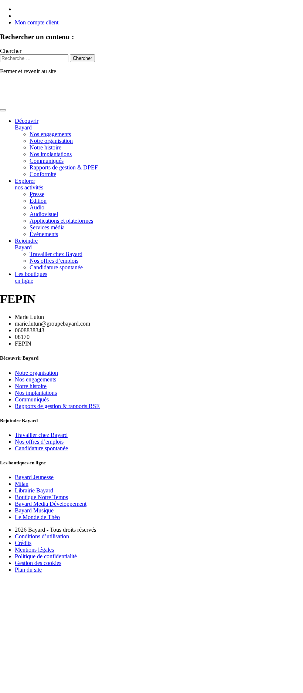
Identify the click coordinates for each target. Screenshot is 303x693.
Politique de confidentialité (46, 556)
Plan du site (28, 569)
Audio (37, 207)
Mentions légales (34, 549)
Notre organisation (51, 141)
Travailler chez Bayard (56, 254)
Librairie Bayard (34, 490)
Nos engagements (50, 134)
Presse (37, 194)
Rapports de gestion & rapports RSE (57, 406)
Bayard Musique (34, 510)
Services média (47, 227)
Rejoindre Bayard (26, 244)
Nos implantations (51, 154)
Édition (38, 201)
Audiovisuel (44, 214)
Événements (44, 234)
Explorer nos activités (29, 184)
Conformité (43, 174)
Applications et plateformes (61, 221)
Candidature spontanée (56, 267)
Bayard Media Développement (50, 504)
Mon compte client (36, 22)
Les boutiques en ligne (31, 277)
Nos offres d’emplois (54, 261)
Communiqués (47, 161)
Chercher (10, 51)
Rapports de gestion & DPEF (64, 167)
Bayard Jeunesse (34, 477)
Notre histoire (45, 147)
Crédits (23, 543)
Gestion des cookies (38, 563)
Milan (21, 484)
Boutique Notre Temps (41, 497)
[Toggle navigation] (3, 110)
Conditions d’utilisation (42, 536)
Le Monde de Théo (37, 517)
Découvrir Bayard (26, 124)
